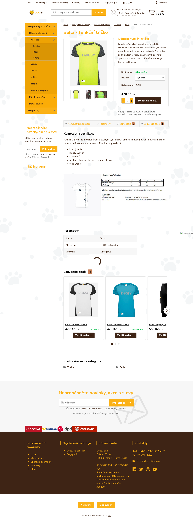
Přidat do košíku (147, 100)
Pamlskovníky (36, 103)
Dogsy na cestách (75, 450)
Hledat (99, 12)
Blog (33, 469)
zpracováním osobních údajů (91, 409)
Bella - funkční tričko (76, 324)
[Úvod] (37, 12)
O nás (28, 2)
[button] (112, 344)
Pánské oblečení (37, 97)
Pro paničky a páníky (39, 26)
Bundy (34, 63)
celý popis (131, 62)
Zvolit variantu (83, 335)
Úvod (65, 24)
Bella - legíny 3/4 (157, 324)
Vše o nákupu (41, 2)
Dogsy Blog (109, 2)
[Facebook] (136, 470)
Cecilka (36, 46)
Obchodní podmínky (59, 2)
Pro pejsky (33, 110)
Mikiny (34, 77)
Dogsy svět (72, 454)
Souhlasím (106, 505)
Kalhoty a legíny (39, 90)
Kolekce (35, 39)
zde (109, 515)
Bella (35, 52)
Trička (34, 83)
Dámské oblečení (38, 33)
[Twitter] (142, 470)
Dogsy (36, 57)
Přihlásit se (48, 149)
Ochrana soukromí (92, 2)
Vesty (33, 70)
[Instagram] (149, 470)
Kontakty (76, 2)
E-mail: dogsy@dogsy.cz (149, 461)
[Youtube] (156, 470)
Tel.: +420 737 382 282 (131, 12)
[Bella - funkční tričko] (83, 300)
